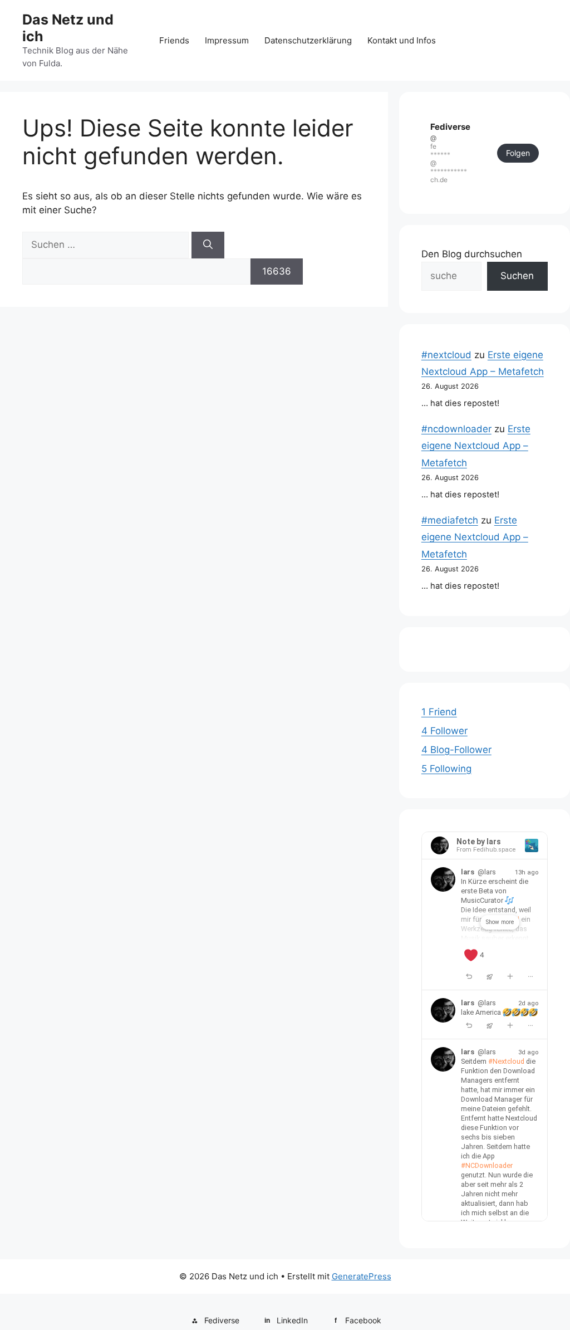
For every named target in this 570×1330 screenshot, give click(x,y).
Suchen (517, 275)
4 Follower (444, 730)
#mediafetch (449, 520)
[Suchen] (207, 245)
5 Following (446, 768)
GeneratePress (361, 1276)
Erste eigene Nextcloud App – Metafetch (475, 445)
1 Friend (439, 711)
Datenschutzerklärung (308, 40)
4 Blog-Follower (456, 749)
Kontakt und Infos (401, 40)
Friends (174, 40)
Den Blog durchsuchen (471, 254)
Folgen (518, 153)
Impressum (227, 40)
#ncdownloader (456, 428)
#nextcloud (446, 354)
